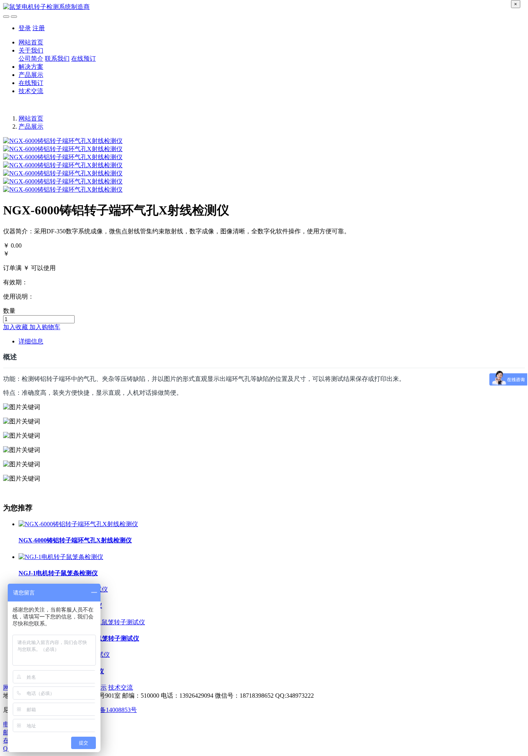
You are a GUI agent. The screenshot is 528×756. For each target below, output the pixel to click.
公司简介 (31, 58)
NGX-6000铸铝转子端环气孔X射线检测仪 (75, 540)
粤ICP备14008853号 (110, 710)
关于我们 (31, 50)
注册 (38, 28)
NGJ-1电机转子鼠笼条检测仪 (58, 573)
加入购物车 (44, 327)
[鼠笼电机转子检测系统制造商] (264, 7)
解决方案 (31, 66)
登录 (25, 28)
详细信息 (31, 341)
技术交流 (31, 91)
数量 (9, 310)
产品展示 (31, 74)
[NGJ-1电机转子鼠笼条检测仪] (61, 557)
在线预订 (83, 58)
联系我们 (57, 58)
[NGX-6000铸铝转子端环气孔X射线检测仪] (78, 524)
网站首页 (31, 42)
